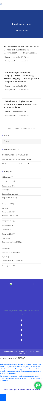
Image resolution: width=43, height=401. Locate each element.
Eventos (5, 208)
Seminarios (6, 238)
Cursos (4, 190)
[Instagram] (21, 330)
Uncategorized (10, 61)
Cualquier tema (22, 30)
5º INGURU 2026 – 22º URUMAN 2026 (16, 155)
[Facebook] (21, 325)
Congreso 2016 (7, 225)
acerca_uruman (7, 181)
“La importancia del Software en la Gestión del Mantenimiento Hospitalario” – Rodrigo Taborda (21, 50)
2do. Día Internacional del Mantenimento (16, 159)
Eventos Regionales (9, 194)
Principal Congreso (8, 215)
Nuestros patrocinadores (10, 252)
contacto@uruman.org (13, 311)
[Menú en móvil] (42, 5)
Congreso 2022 (7, 204)
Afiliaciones (6, 177)
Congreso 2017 (7, 229)
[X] (21, 320)
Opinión (5, 257)
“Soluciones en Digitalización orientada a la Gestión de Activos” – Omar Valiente (21, 104)
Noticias (5, 248)
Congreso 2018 (7, 234)
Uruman (7, 57)
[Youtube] (21, 340)
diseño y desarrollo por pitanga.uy (29, 352)
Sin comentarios (23, 61)
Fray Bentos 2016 (8, 198)
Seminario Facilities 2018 (11, 242)
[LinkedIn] (21, 335)
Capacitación (6, 186)
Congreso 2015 (7, 221)
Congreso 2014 (7, 212)
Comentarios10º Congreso (11, 260)
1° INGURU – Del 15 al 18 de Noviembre (16, 164)
